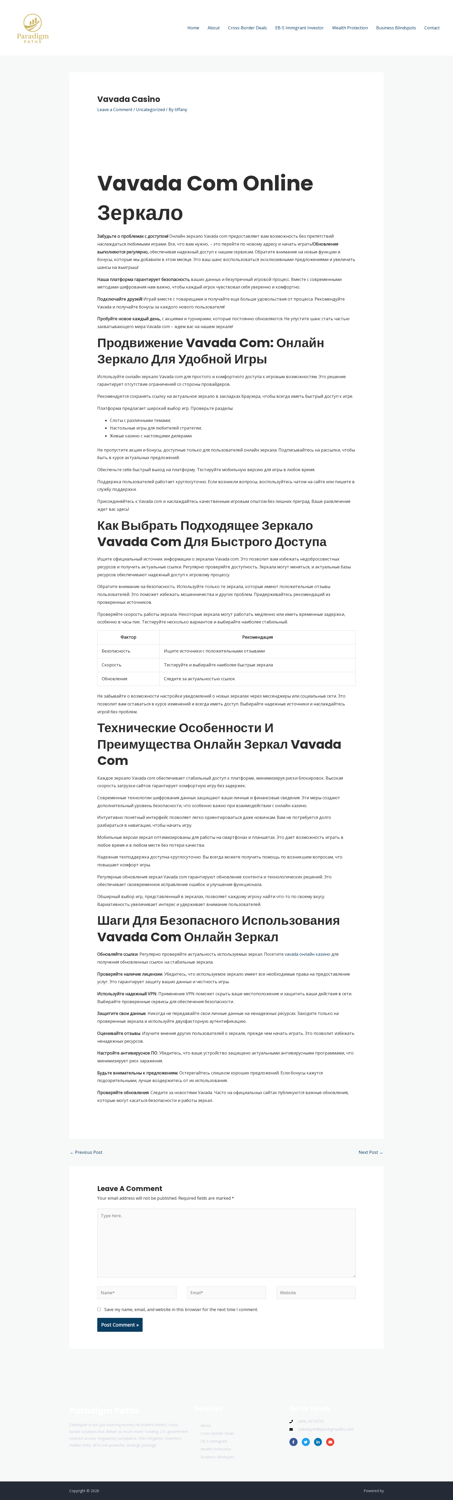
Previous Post (86, 1152)
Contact (432, 28)
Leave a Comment (114, 109)
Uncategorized (150, 109)
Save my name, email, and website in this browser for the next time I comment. (181, 1309)
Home (193, 28)
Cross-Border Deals (247, 28)
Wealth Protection (350, 28)
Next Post (371, 1152)
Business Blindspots (396, 28)
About (214, 28)
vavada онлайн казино (307, 954)
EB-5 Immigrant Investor (299, 28)
